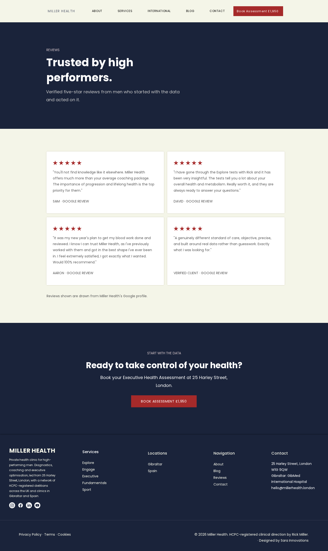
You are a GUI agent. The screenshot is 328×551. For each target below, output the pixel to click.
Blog (216, 470)
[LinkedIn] (29, 505)
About (218, 464)
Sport (86, 489)
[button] (125, 11)
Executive (90, 476)
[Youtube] (37, 505)
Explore (88, 462)
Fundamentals (94, 482)
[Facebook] (21, 505)
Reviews (220, 477)
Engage (88, 469)
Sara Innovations (295, 540)
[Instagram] (12, 505)
